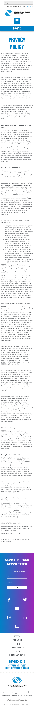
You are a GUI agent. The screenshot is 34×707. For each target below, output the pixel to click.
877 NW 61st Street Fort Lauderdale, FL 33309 (17, 667)
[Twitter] (25, 599)
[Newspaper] (17, 626)
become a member (12, 6)
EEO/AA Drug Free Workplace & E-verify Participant (14, 692)
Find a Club (17, 640)
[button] (17, 21)
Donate (17, 651)
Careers (17, 636)
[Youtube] (17, 608)
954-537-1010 (17, 662)
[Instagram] (9, 617)
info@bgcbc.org (23, 328)
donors (19, 6)
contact (24, 6)
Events (17, 644)
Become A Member (17, 647)
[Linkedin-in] (25, 617)
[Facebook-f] (9, 599)
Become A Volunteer (17, 655)
